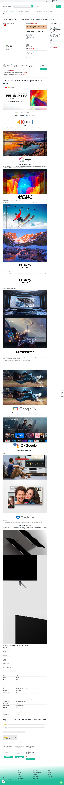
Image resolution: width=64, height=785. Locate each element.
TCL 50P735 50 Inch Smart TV (34, 31)
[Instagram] (6, 780)
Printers (32, 11)
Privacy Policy (35, 774)
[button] (6, 1)
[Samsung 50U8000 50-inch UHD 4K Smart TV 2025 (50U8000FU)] (30, 747)
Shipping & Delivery (21, 778)
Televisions (11, 11)
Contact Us (19, 774)
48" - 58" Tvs (30, 53)
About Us (19, 772)
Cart (7, 11)
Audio (16, 11)
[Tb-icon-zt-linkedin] (11, 780)
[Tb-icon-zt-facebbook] (3, 780)
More (4, 13)
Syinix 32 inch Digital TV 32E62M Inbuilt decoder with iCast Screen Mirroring (19, 750)
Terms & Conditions (36, 776)
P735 (7, 200)
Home (4, 11)
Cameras (45, 11)
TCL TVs (31, 52)
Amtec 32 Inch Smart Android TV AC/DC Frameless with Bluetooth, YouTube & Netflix (57, 28)
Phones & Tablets (39, 11)
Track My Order (50, 776)
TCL (17, 675)
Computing (27, 11)
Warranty (19, 776)
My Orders (49, 774)
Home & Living (20, 11)
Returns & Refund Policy (37, 772)
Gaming (50, 11)
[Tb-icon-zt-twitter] (8, 780)
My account (50, 772)
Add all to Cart (43, 68)
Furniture (55, 11)
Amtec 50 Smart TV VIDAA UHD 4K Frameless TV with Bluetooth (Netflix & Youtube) (56, 36)
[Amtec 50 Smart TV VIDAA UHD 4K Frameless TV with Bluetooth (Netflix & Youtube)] (51, 37)
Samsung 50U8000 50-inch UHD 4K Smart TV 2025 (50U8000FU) (30, 752)
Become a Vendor (35, 778)
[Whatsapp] (61, 782)
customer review (10, 20)
